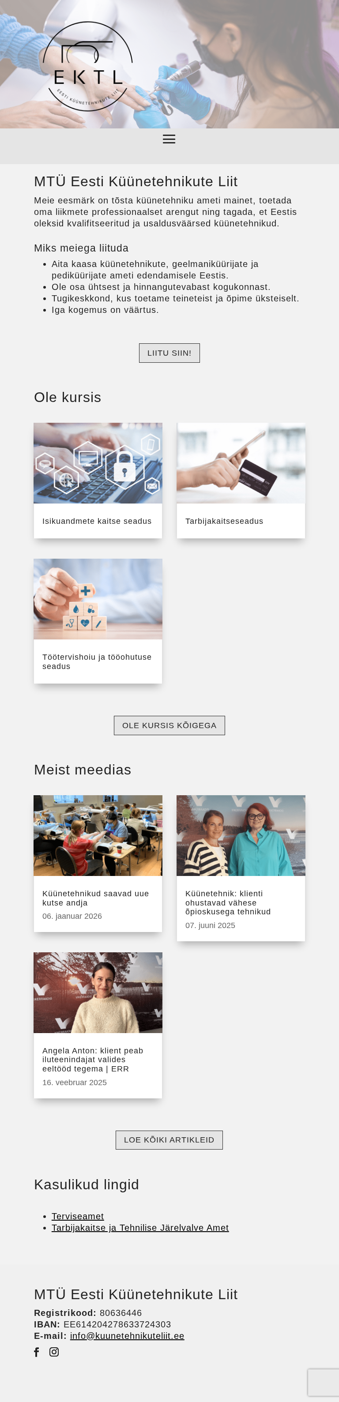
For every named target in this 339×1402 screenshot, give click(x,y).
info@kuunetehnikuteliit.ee (127, 1336)
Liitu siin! (169, 353)
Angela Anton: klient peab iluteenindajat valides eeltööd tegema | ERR (92, 1059)
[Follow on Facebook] (36, 1352)
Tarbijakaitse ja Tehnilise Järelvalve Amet (140, 1228)
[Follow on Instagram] (54, 1352)
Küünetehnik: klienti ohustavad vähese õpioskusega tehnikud (228, 902)
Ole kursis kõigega (169, 725)
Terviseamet (78, 1216)
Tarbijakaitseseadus (224, 521)
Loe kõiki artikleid (169, 1139)
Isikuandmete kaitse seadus (97, 521)
